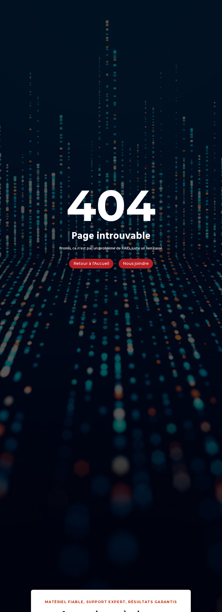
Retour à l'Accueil (91, 263)
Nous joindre (136, 263)
